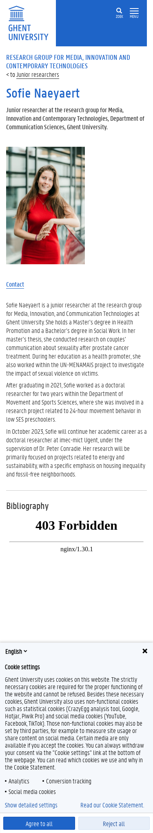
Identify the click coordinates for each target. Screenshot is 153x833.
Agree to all (39, 823)
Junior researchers (37, 74)
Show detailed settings (31, 805)
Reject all (114, 823)
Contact (15, 284)
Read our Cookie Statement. (112, 805)
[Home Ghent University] (31, 22)
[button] (134, 11)
